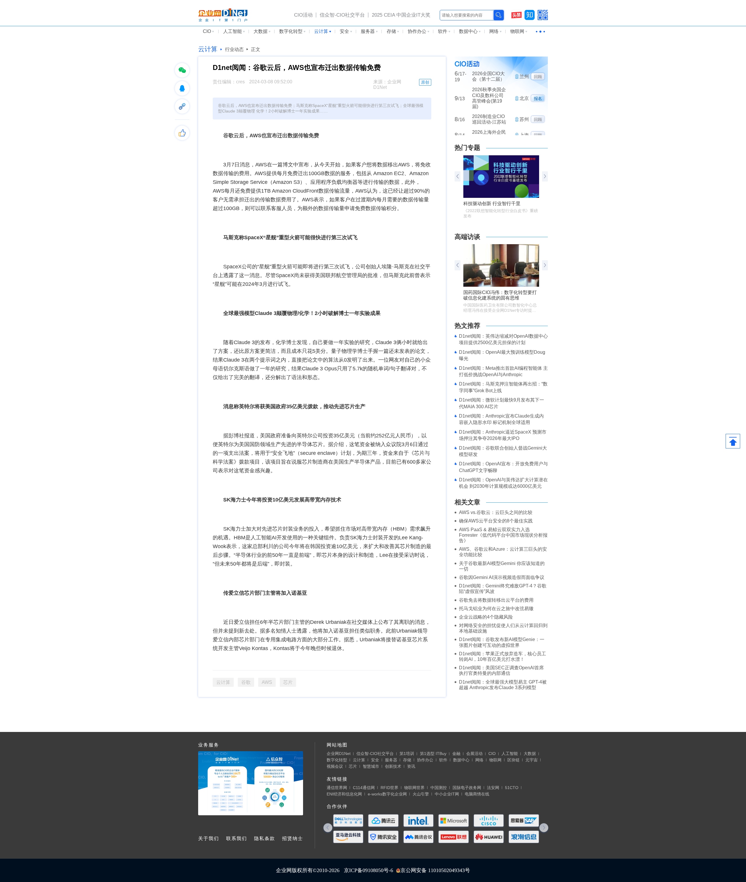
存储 (391, 31)
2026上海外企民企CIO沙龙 (489, 117)
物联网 (517, 31)
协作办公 (417, 31)
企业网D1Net (339, 753)
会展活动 (474, 753)
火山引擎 (421, 794)
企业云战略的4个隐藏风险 (486, 617)
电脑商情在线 (477, 794)
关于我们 (208, 838)
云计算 (321, 31)
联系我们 (236, 838)
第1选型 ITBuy (433, 753)
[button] (545, 176)
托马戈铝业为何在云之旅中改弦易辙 (496, 608)
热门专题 (467, 147)
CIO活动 (303, 15)
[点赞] (182, 133)
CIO (207, 31)
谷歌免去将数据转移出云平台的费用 (496, 600)
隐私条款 (264, 838)
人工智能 (232, 31)
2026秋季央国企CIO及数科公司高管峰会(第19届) (489, 80)
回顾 (538, 102)
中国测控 (438, 787)
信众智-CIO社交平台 (342, 15)
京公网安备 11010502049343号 (435, 870)
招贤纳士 (292, 838)
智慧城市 (371, 766)
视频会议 (335, 766)
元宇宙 (531, 760)
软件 (442, 31)
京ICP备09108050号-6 (368, 870)
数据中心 (468, 31)
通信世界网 (337, 787)
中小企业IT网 (447, 794)
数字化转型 (290, 31)
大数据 (261, 31)
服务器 (368, 31)
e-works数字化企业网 (387, 794)
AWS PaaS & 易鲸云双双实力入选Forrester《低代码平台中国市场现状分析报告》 (503, 535)
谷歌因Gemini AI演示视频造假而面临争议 (501, 577)
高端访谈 (467, 236)
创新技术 (393, 766)
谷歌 (246, 682)
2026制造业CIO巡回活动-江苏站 (489, 101)
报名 (538, 81)
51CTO (511, 787)
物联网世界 (414, 787)
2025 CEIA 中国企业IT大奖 (401, 15)
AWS (267, 682)
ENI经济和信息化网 (344, 794)
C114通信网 (364, 787)
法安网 (493, 787)
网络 (494, 31)
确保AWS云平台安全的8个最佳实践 (496, 520)
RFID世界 (389, 787)
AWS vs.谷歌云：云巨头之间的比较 (495, 512)
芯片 (288, 682)
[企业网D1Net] (222, 14)
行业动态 (234, 49)
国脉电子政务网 (467, 787)
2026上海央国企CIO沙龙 (489, 133)
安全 (344, 31)
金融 (456, 753)
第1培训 (407, 753)
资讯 (411, 766)
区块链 (513, 760)
